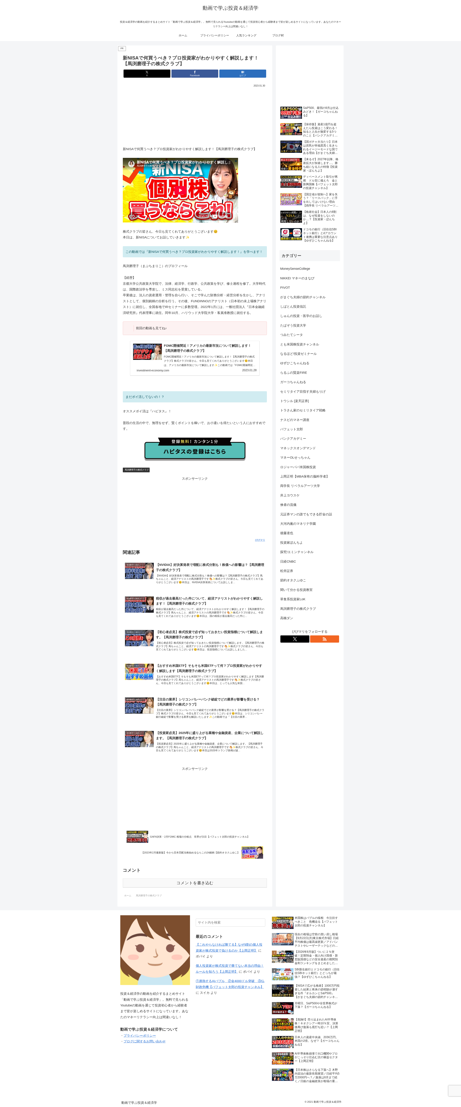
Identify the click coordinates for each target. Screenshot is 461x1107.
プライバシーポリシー (140, 1035)
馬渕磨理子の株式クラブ (137, 470)
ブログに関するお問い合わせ (145, 1041)
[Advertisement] (195, 115)
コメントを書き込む (194, 883)
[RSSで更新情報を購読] (324, 639)
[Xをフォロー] (294, 639)
